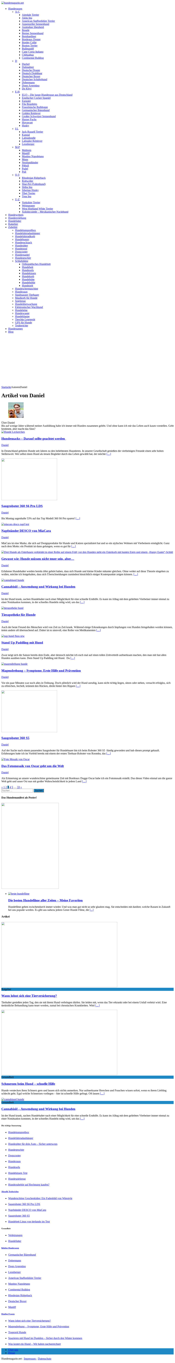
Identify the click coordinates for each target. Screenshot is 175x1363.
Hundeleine (21, 310)
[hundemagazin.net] (87, 2)
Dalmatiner (28, 67)
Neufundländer (30, 162)
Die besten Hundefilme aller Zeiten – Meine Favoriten (45, 900)
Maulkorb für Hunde (26, 297)
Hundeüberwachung (26, 304)
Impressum (30, 1358)
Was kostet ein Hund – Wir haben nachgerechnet (34, 1343)
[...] (91, 909)
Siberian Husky (30, 190)
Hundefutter (14, 221)
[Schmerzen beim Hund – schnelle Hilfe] (59, 1074)
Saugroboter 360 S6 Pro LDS (22, 506)
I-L (16, 128)
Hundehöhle (28, 282)
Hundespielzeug (17, 1178)
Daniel (5, 445)
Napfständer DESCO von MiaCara (26, 531)
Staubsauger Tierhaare (27, 294)
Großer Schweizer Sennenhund (39, 116)
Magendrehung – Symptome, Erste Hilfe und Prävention (41, 670)
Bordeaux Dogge (31, 39)
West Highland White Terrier (37, 208)
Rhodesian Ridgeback (34, 177)
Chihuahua (28, 54)
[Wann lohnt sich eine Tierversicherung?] (59, 986)
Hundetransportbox (25, 230)
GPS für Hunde (23, 322)
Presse (11, 1352)
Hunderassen (15, 8)
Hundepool (21, 248)
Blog (11, 331)
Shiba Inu (27, 187)
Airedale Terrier (30, 14)
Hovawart (27, 122)
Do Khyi (26, 88)
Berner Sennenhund (32, 33)
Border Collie (29, 42)
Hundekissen (29, 273)
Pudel (25, 168)
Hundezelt (27, 285)
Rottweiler (27, 180)
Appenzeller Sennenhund (35, 24)
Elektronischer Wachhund (29, 307)
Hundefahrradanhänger (27, 233)
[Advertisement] (87, 360)
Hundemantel (22, 254)
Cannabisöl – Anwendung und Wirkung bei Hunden (38, 586)
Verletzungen (15, 1235)
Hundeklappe (22, 316)
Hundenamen (15, 328)
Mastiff (26, 153)
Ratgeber (13, 224)
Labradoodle (29, 137)
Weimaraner (28, 205)
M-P (17, 147)
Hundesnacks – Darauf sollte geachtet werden (33, 438)
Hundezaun (21, 291)
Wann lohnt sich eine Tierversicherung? (29, 996)
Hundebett (27, 267)
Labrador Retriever (32, 140)
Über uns (13, 1349)
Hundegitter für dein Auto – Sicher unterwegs (32, 1143)
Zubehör (12, 227)
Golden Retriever (31, 113)
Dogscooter (21, 251)
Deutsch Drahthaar (32, 73)
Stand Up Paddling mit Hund (22, 642)
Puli (24, 171)
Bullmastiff (28, 48)
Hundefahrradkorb (25, 236)
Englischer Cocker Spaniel (36, 97)
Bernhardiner (29, 36)
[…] (108, 454)
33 (18, 787)
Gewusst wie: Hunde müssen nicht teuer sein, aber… (37, 559)
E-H (17, 91)
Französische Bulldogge (35, 107)
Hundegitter (21, 245)
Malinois (26, 150)
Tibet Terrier (28, 193)
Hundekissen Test (17, 1173)
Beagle (25, 30)
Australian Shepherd (33, 27)
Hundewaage (22, 313)
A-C (17, 11)
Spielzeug (20, 301)
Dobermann (28, 82)
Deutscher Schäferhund (34, 79)
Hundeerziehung (17, 217)
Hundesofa (28, 270)
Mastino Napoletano (33, 156)
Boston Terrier (29, 45)
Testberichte (21, 325)
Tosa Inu (26, 196)
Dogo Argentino (30, 85)
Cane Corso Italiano (32, 51)
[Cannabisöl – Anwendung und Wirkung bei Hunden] (12, 1099)
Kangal (26, 134)
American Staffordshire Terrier (38, 20)
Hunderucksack (23, 242)
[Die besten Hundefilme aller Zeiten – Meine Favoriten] (18, 893)
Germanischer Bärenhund (36, 110)
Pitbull (25, 165)
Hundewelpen (15, 214)
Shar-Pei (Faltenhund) (34, 184)
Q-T (17, 174)
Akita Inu (27, 17)
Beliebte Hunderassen (10, 1248)
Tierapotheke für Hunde (18, 614)
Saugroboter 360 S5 (15, 738)
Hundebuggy (22, 239)
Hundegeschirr (23, 257)
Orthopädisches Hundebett (36, 264)
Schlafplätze (21, 261)
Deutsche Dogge (31, 70)
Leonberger (28, 144)
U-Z (17, 199)
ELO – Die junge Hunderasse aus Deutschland (47, 94)
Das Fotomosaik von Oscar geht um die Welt (32, 766)
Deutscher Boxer (31, 76)
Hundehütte (28, 279)
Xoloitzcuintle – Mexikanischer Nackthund (45, 211)
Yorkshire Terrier (31, 202)
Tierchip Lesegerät (25, 319)
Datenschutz (44, 1358)
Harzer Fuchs (29, 119)
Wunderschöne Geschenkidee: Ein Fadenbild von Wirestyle (40, 1198)
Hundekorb (28, 276)
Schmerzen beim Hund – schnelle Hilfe (28, 1084)
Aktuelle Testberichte (10, 1192)
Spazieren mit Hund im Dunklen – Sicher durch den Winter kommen (45, 1338)
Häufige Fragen (8, 1314)
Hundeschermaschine (26, 288)
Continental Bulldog (33, 57)
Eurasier (26, 100)
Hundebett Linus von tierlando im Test (29, 1221)
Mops (25, 159)
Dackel (26, 64)
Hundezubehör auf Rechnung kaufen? (28, 1184)
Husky (25, 125)
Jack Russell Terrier (32, 131)
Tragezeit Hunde (17, 1332)
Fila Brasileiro (29, 104)
